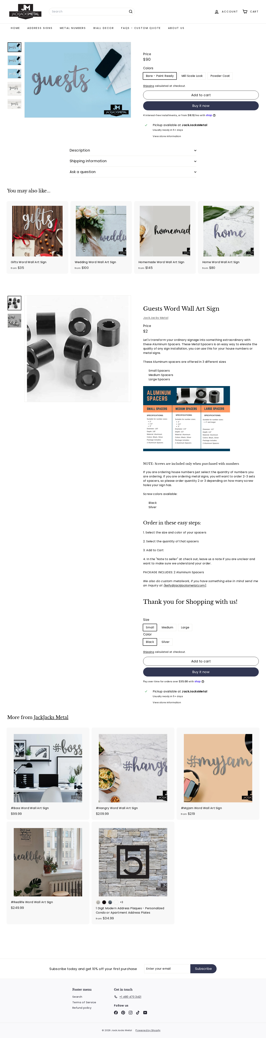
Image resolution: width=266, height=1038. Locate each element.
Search (77, 997)
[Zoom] (78, 349)
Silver (166, 642)
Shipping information (88, 161)
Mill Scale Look (192, 76)
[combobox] (92, 11)
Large (185, 627)
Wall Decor (103, 28)
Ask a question (83, 171)
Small (150, 627)
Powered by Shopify (148, 1030)
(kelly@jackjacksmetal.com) (185, 585)
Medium (167, 627)
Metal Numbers (73, 28)
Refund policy (81, 1008)
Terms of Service (84, 1002)
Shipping (148, 86)
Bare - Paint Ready (160, 76)
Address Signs (39, 28)
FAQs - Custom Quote (141, 28)
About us (176, 28)
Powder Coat (220, 76)
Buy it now (201, 105)
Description (80, 150)
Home (15, 28)
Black (150, 642)
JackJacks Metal (155, 318)
